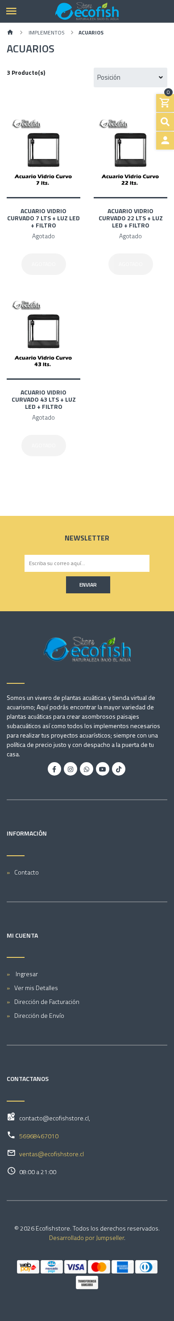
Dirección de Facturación (46, 1001)
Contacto (26, 872)
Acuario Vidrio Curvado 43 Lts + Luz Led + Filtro (44, 399)
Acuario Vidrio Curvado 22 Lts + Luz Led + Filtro (131, 218)
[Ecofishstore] (87, 11)
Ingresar (26, 973)
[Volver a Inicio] (10, 33)
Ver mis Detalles (36, 987)
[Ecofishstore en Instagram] (70, 769)
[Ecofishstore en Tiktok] (118, 769)
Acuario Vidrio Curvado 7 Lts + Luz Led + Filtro (43, 218)
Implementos (46, 32)
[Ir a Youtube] (102, 769)
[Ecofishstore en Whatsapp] (86, 769)
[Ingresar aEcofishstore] (165, 141)
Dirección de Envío (39, 1015)
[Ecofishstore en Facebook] (54, 769)
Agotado (44, 264)
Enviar (88, 584)
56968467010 (38, 1136)
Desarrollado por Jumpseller (86, 1237)
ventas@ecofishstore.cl (51, 1153)
